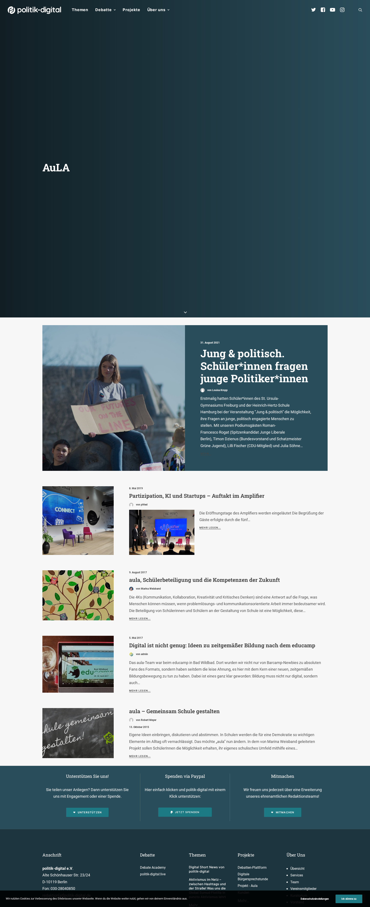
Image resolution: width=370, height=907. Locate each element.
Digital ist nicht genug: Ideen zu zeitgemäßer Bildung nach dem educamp (222, 645)
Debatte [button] (103, 9)
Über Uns (295, 855)
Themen (80, 9)
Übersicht (297, 869)
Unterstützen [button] (90, 812)
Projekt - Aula (248, 886)
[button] (360, 9)
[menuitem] (80, 9)
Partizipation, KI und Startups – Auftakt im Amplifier (196, 495)
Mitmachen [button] (285, 812)
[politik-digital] (34, 10)
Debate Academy (153, 868)
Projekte (131, 9)
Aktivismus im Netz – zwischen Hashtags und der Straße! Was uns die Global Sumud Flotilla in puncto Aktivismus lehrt (207, 888)
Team (294, 882)
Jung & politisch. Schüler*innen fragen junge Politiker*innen (254, 365)
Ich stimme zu (349, 898)
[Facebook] (325, 9)
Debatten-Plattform (252, 868)
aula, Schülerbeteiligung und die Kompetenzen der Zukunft (204, 579)
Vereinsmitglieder (303, 889)
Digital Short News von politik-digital (206, 869)
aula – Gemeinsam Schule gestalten (174, 711)
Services (296, 875)
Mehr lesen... (210, 527)
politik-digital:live (153, 874)
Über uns (156, 9)
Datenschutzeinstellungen (315, 898)
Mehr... (206, 453)
